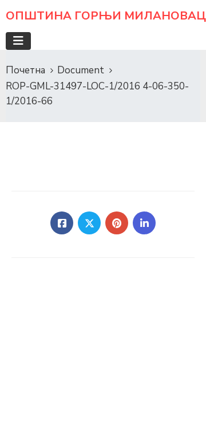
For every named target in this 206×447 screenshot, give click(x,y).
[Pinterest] (116, 222)
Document (80, 70)
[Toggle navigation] (18, 41)
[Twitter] (89, 222)
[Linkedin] (144, 222)
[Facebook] (61, 222)
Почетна (25, 70)
